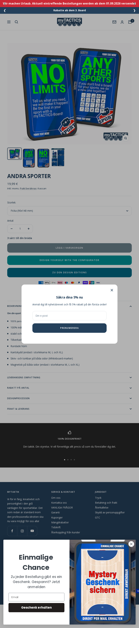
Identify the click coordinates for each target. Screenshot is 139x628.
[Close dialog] (131, 544)
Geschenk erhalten (36, 607)
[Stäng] (112, 290)
